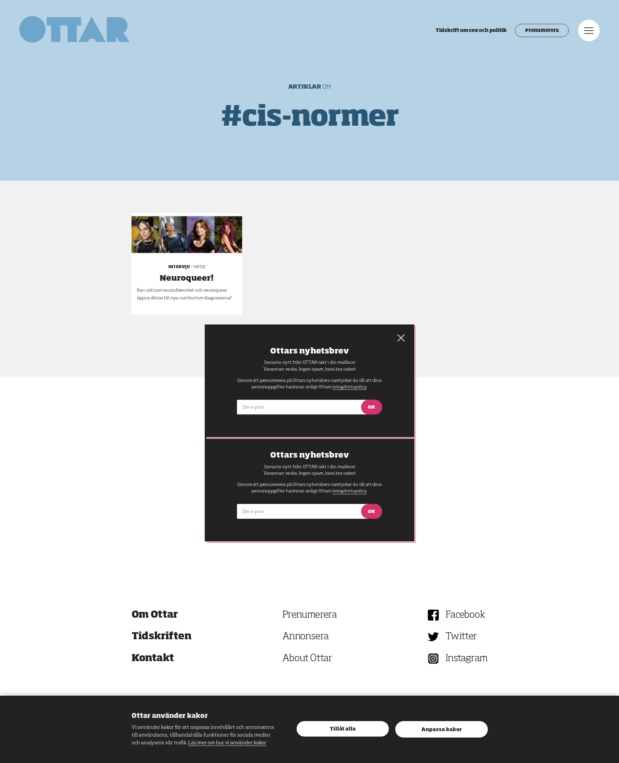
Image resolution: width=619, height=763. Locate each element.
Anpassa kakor (441, 729)
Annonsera (305, 637)
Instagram (467, 658)
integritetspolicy (349, 491)
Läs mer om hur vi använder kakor (227, 743)
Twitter (461, 637)
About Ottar (307, 658)
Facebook (465, 615)
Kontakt (153, 658)
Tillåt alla (343, 729)
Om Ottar (155, 615)
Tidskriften (162, 637)
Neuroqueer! (187, 278)
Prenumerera (541, 30)
